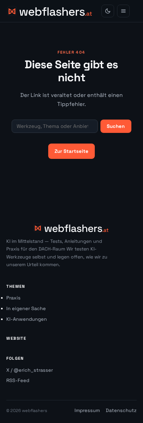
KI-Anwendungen (26, 319)
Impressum (87, 410)
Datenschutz (121, 410)
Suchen (116, 126)
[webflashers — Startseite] (50, 11)
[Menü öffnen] (123, 11)
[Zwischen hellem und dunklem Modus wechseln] (107, 11)
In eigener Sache (26, 308)
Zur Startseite (71, 151)
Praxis (13, 298)
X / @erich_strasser (29, 370)
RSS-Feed (17, 380)
